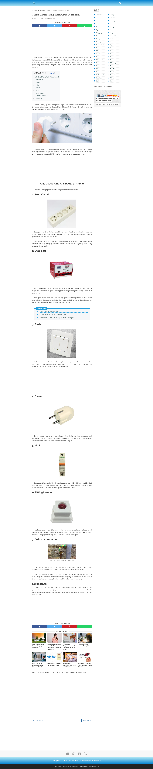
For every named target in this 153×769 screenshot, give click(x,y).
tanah (112, 57)
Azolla (98, 24)
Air (97, 18)
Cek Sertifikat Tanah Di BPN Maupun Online (54, 664)
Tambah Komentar (50, 18)
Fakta (98, 48)
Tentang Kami (56, 760)
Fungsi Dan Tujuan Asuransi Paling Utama (84, 645)
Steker (38, 88)
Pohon (112, 30)
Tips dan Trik (98, 3)
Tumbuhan (113, 75)
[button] (34, 72)
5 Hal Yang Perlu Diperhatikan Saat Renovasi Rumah (37, 665)
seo (111, 51)
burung (98, 42)
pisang (112, 27)
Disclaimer (97, 760)
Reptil (112, 39)
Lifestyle (112, 15)
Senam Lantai (114, 48)
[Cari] (120, 3)
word (111, 81)
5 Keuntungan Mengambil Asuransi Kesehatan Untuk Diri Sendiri (69, 647)
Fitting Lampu (40, 93)
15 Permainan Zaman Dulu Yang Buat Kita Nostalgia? (57, 318)
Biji (97, 30)
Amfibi (98, 21)
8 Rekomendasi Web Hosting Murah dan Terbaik (107, 99)
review (112, 42)
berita (98, 27)
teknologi (113, 63)
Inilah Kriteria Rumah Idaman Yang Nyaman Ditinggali (38, 646)
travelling (113, 72)
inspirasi (98, 66)
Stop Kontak (39, 80)
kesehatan (99, 78)
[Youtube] (85, 754)
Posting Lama (87, 720)
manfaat (112, 18)
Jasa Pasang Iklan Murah (71, 760)
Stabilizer (39, 82)
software (112, 54)
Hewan (98, 57)
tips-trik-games (115, 69)
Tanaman (113, 60)
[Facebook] (67, 754)
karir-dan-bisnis (101, 75)
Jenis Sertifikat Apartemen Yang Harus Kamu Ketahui (69, 665)
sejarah (112, 45)
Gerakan (98, 54)
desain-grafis (100, 45)
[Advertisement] (62, 42)
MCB (37, 90)
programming (114, 33)
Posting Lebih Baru (38, 720)
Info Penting (73, 3)
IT (96, 69)
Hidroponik (99, 60)
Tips (111, 66)
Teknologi (62, 3)
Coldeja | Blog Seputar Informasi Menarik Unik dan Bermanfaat (83, 766)
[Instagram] (73, 754)
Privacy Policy (86, 760)
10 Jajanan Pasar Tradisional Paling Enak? (53, 314)
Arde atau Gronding (42, 96)
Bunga (98, 39)
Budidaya (99, 36)
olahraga (112, 21)
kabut (98, 72)
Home (45, 3)
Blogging (53, 3)
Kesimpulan (39, 98)
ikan (97, 63)
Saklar (38, 85)
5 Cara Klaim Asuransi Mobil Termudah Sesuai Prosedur (85, 665)
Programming (86, 3)
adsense (99, 15)
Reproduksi (113, 36)
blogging (99, 33)
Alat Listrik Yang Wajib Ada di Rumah (47, 77)
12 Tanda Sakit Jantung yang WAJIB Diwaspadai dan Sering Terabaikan (54, 647)
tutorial (112, 78)
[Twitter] (79, 754)
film (97, 51)
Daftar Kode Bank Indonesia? (49, 311)
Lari (97, 81)
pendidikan (113, 24)
